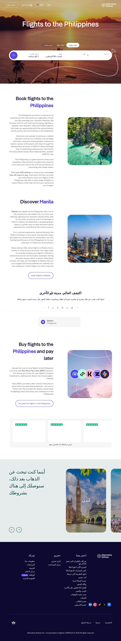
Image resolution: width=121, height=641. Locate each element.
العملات (83, 598)
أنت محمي (82, 577)
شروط (98, 623)
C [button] (58, 307)
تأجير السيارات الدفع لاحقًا (76, 570)
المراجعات (31, 564)
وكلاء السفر (81, 584)
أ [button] (48, 307)
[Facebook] (109, 606)
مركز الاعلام (30, 571)
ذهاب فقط (60, 45)
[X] (104, 606)
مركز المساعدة (54, 564)
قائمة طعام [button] (10, 5)
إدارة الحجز (25, 5)
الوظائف (32, 575)
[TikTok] (100, 606)
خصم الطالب (81, 601)
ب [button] (53, 307)
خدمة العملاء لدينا (79, 581)
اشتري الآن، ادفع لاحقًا (77, 567)
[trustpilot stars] (18, 431)
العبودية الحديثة (29, 578)
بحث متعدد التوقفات (78, 594)
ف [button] (72, 307)
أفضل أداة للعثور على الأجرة (75, 587)
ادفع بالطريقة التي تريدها (76, 574)
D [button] (62, 307)
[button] (49, 5)
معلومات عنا (30, 561)
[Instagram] (95, 606)
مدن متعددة (48, 45)
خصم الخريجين (80, 605)
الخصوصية (108, 623)
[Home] (107, 5)
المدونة (32, 568)
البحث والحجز (81, 591)
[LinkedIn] (90, 606)
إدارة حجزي (55, 561)
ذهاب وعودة (73, 45)
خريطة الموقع (86, 623)
